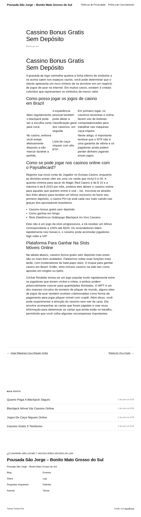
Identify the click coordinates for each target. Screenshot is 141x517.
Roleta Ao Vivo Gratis (120, 353)
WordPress (129, 508)
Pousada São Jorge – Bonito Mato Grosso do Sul (39, 4)
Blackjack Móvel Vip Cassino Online (30, 408)
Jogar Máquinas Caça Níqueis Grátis (29, 353)
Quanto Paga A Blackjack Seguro (28, 399)
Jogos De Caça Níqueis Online (27, 417)
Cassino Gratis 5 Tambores (24, 426)
